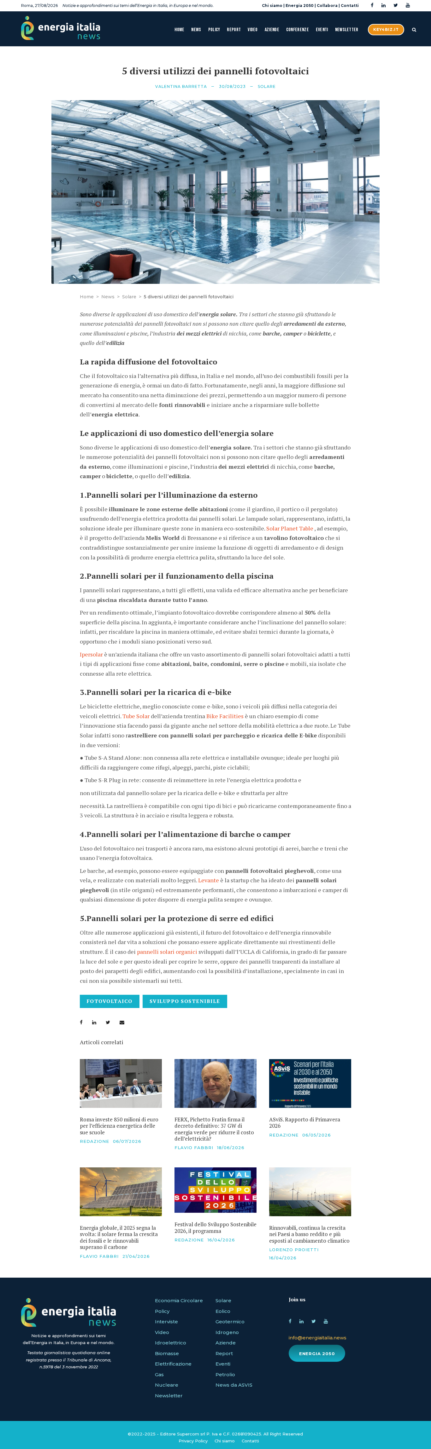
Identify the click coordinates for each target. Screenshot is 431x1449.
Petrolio (225, 1374)
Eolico (223, 1311)
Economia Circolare (179, 1300)
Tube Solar (136, 716)
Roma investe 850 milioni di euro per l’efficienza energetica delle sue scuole (119, 1126)
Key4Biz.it (386, 29)
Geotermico (230, 1322)
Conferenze (297, 30)
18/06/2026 (231, 1147)
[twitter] (395, 5)
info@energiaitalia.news (317, 1338)
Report (234, 30)
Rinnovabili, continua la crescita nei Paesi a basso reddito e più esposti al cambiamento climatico (309, 1234)
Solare (267, 86)
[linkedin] (383, 5)
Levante (209, 880)
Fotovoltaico (110, 1001)
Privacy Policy (193, 1440)
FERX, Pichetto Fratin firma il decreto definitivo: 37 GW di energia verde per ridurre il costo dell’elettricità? (214, 1129)
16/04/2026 (221, 1239)
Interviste (166, 1322)
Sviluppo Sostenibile (185, 1001)
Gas (159, 1374)
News (196, 30)
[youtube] (408, 5)
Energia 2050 (300, 5)
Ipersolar (92, 654)
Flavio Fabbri (193, 1147)
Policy (214, 30)
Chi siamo (272, 5)
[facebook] (372, 5)
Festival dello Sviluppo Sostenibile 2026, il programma (215, 1227)
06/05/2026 (316, 1134)
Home (179, 30)
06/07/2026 (127, 1141)
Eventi (322, 30)
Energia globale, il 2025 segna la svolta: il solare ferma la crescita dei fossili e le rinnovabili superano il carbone (119, 1237)
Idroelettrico (170, 1343)
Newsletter (346, 30)
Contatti (350, 5)
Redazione (94, 1141)
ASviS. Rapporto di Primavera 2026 (304, 1122)
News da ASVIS (234, 1385)
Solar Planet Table (289, 528)
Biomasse (167, 1353)
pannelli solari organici (167, 951)
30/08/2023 (232, 86)
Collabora (327, 5)
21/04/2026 (136, 1256)
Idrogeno (227, 1332)
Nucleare (166, 1385)
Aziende (272, 30)
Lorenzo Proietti (294, 1249)
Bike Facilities (224, 716)
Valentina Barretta (181, 86)
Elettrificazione (173, 1364)
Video (253, 30)
